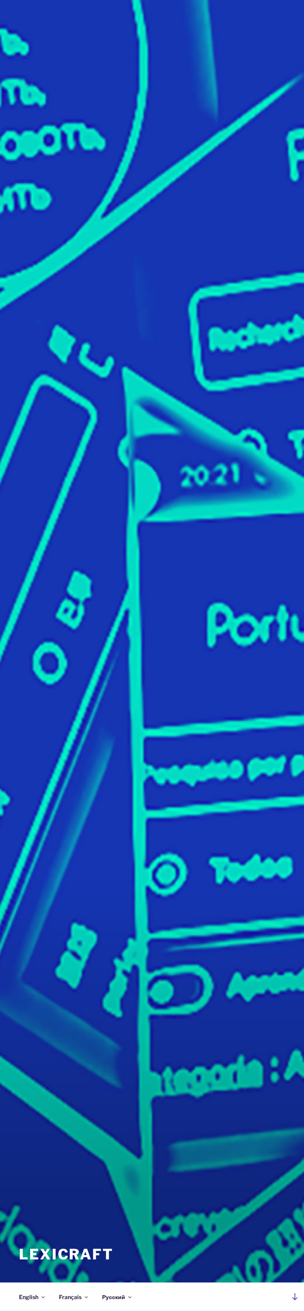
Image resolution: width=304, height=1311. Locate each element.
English (28, 1297)
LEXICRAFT (66, 1254)
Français (70, 1297)
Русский (113, 1297)
